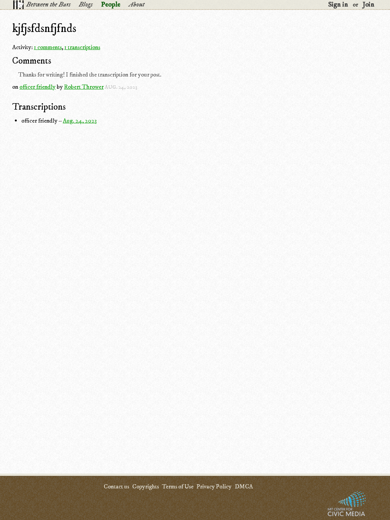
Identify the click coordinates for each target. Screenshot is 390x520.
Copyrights (145, 486)
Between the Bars (48, 4)
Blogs (86, 4)
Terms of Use (177, 486)
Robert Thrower (84, 87)
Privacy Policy (214, 486)
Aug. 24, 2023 (80, 120)
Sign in (338, 4)
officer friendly (37, 87)
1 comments (48, 47)
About (136, 4)
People (110, 4)
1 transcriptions (82, 47)
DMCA (244, 486)
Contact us (116, 486)
